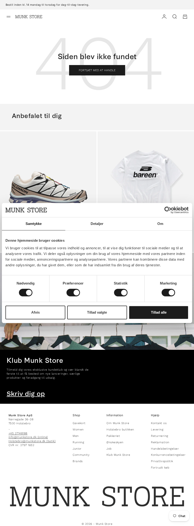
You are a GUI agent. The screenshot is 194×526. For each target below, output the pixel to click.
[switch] (73, 292)
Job (108, 448)
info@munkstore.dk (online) (28, 437)
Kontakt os (159, 423)
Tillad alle (159, 312)
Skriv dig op (26, 393)
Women (78, 429)
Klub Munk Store (118, 454)
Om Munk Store (117, 423)
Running (78, 442)
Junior (77, 448)
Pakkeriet (113, 436)
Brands (78, 461)
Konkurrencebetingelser (168, 454)
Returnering (159, 436)
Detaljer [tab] (97, 224)
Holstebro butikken (120, 429)
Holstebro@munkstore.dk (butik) (32, 441)
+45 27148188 (18, 433)
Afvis (35, 312)
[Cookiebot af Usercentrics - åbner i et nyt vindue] (168, 210)
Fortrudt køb (160, 467)
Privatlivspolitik (162, 461)
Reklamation (160, 442)
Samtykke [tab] (34, 224)
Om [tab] (160, 224)
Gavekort (79, 423)
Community (81, 454)
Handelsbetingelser (165, 448)
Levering (157, 429)
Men (76, 436)
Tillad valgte (97, 312)
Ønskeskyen (114, 442)
